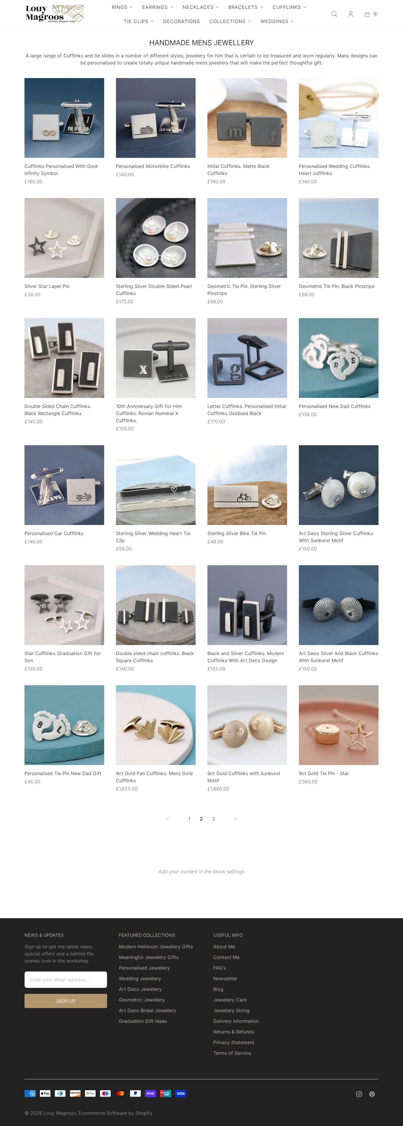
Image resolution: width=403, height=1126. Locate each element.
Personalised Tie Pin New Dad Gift (62, 773)
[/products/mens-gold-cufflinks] (156, 725)
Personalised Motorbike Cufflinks (153, 166)
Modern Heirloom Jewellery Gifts (156, 947)
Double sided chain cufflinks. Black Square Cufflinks (155, 656)
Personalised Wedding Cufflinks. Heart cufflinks (335, 169)
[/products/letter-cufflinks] (247, 358)
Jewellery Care (230, 1000)
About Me (224, 947)
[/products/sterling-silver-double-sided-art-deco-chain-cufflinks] (64, 358)
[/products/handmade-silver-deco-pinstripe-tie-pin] (247, 238)
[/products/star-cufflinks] (64, 605)
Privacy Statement (233, 1042)
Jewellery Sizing (231, 1010)
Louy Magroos (60, 1113)
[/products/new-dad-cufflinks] (339, 358)
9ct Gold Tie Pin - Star (324, 773)
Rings (119, 7)
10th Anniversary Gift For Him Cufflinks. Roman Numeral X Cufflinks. (149, 413)
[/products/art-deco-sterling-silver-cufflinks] (339, 485)
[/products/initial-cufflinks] (247, 118)
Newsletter (225, 978)
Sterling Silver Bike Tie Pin (236, 533)
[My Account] (351, 14)
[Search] (334, 14)
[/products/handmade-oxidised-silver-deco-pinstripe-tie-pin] (339, 238)
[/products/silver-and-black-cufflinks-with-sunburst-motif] (339, 605)
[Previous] (167, 818)
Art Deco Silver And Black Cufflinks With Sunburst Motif (338, 656)
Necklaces (198, 7)
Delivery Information (236, 1021)
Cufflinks (287, 7)
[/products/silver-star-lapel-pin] (64, 238)
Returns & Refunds (233, 1032)
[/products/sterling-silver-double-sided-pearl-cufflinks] (156, 238)
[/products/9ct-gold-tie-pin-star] (339, 725)
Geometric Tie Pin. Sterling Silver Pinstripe (244, 289)
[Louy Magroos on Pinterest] (372, 1094)
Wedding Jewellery (140, 978)
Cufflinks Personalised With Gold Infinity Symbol (61, 169)
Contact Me (226, 957)
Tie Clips (136, 21)
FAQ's (219, 968)
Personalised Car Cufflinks (53, 533)
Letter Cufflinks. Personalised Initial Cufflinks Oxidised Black (246, 409)
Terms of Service (232, 1053)
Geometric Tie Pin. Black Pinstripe (336, 286)
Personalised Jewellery (144, 968)
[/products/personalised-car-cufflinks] (64, 485)
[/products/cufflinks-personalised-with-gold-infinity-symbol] (64, 118)
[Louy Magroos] (53, 14)
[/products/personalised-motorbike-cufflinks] (156, 118)
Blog (218, 989)
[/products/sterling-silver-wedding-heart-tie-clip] (156, 485)
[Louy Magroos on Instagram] (359, 1094)
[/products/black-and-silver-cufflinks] (247, 605)
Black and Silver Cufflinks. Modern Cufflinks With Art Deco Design (245, 656)
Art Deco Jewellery (140, 989)
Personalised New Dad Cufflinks (335, 406)
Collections (227, 21)
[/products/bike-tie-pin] (247, 485)
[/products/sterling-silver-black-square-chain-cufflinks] (156, 605)
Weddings (275, 21)
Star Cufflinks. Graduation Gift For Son (62, 656)
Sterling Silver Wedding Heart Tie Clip (153, 536)
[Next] (235, 818)
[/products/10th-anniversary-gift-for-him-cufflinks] (156, 358)
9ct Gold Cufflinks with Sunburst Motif (243, 776)
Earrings (155, 7)
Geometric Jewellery (142, 1000)
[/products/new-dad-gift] (64, 725)
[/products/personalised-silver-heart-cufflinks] (339, 118)
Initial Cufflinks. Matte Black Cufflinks (238, 169)
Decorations (181, 21)
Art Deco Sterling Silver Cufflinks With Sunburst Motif (336, 536)
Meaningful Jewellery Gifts (148, 957)
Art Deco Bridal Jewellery (147, 1010)
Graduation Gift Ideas (143, 1021)
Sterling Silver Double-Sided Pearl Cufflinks (154, 289)
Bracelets (243, 7)
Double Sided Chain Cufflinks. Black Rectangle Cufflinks (57, 409)
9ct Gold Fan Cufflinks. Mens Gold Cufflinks (154, 776)
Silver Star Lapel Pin (46, 286)
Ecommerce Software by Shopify (115, 1113)
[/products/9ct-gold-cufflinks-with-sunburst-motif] (247, 725)
